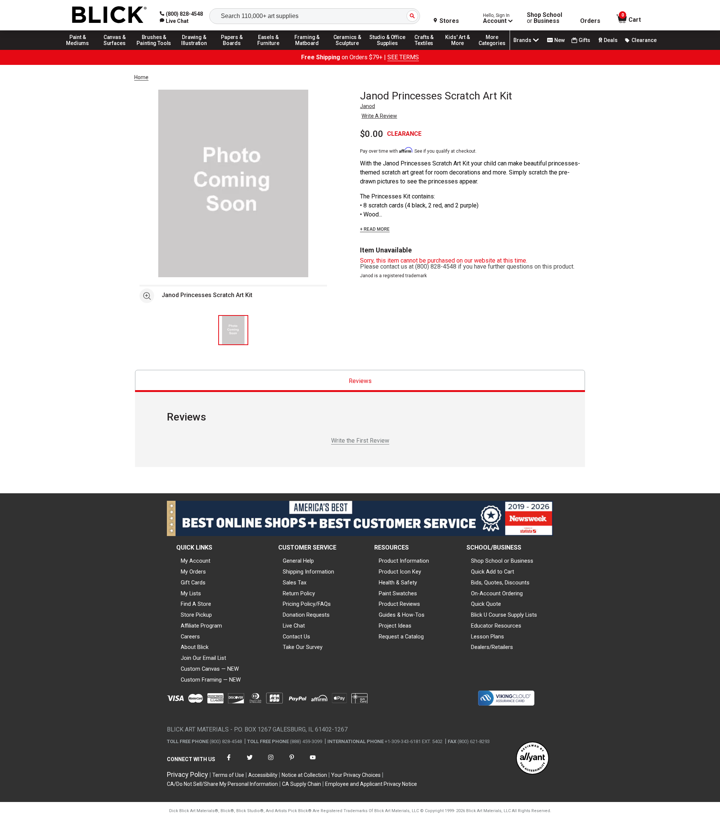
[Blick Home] (109, 15)
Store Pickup (196, 614)
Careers (190, 636)
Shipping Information (308, 571)
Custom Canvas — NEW (210, 668)
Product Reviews (399, 604)
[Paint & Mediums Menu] (80, 49)
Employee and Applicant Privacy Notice (371, 784)
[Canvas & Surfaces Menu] (115, 49)
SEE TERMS (403, 57)
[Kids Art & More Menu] (461, 49)
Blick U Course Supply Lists (504, 614)
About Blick (194, 647)
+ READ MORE (375, 229)
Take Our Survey (302, 647)
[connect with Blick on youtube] (312, 762)
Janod (367, 106)
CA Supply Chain (301, 784)
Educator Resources (496, 625)
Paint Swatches (398, 593)
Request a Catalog (401, 636)
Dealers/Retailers (492, 647)
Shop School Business (544, 18)
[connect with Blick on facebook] (228, 762)
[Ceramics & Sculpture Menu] (347, 49)
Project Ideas (395, 625)
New (559, 40)
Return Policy (299, 593)
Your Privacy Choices (356, 775)
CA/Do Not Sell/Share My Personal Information (222, 784)
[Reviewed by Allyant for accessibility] (532, 758)
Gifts (584, 40)
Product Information (404, 560)
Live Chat (294, 625)
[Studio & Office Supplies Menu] (387, 49)
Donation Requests (306, 614)
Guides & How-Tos (401, 614)
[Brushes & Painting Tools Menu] (154, 49)
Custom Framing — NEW (211, 679)
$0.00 (371, 134)
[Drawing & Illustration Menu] (194, 49)
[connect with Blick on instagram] (270, 762)
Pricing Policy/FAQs (307, 604)
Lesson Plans (487, 636)
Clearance (644, 40)
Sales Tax (294, 582)
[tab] (360, 381)
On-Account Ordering (497, 593)
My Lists (191, 593)
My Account (195, 560)
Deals (611, 40)
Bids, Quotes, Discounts (500, 582)
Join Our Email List (203, 658)
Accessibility (263, 775)
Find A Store (196, 604)
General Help (298, 560)
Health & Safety (398, 582)
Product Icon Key (400, 571)
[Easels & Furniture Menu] (269, 49)
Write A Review (379, 116)
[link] (174, 21)
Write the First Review (360, 440)
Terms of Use (228, 775)
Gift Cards (193, 582)
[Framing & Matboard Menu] (307, 49)
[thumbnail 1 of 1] (233, 330)
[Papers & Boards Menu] (234, 49)
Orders (590, 21)
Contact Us (296, 636)
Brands (522, 40)
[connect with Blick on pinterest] (291, 762)
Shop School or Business (502, 560)
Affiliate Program (201, 625)
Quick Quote (486, 604)
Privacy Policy (187, 774)
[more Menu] (492, 49)
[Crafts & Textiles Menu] (427, 49)
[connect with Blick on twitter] (249, 762)
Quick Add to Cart (492, 571)
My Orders (193, 571)
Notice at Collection (304, 775)
